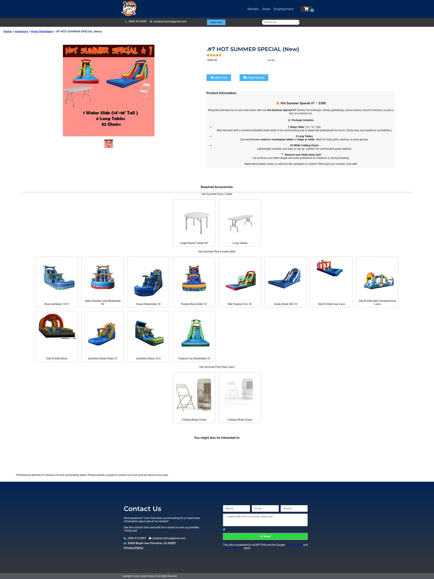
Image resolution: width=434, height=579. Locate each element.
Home (7, 31)
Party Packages (42, 31)
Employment (284, 9)
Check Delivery (255, 77)
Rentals (253, 9)
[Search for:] (280, 22)
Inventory (21, 31)
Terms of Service (233, 548)
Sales (266, 9)
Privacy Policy (133, 547)
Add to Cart (220, 77)
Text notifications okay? (241, 529)
